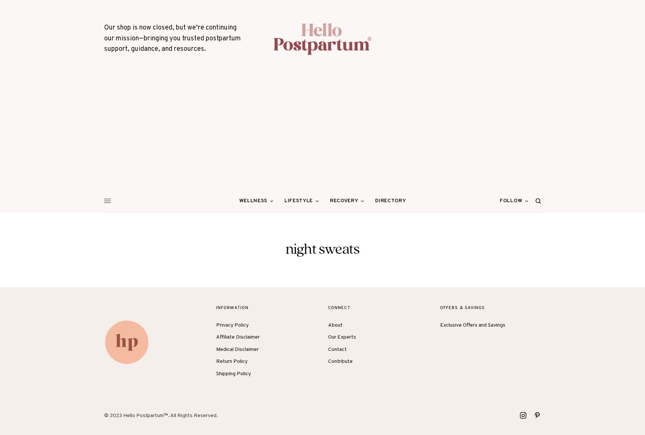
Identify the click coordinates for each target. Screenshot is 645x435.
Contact (337, 349)
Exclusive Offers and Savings (472, 325)
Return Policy (231, 361)
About (335, 325)
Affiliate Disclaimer (238, 337)
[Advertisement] (322, 133)
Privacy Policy (232, 325)
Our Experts (342, 337)
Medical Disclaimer (237, 349)
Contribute (340, 361)
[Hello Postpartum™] (322, 39)
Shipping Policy (233, 374)
